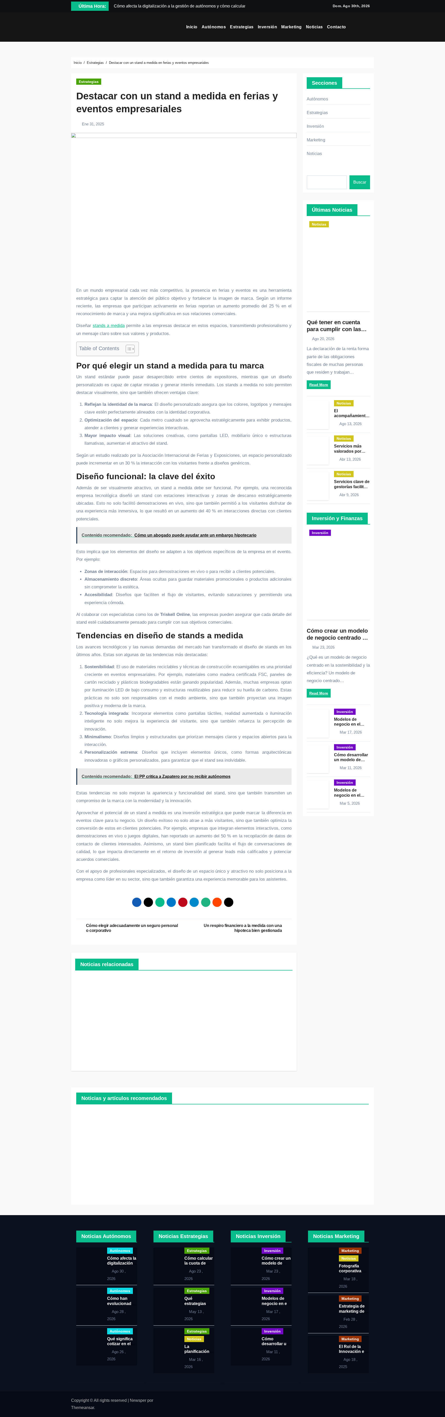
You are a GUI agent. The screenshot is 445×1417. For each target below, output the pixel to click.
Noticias (314, 27)
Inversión (267, 27)
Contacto (336, 27)
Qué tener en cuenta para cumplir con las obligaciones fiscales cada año (334, 332)
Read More (318, 385)
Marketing (291, 27)
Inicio (192, 27)
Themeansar (82, 1407)
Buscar (359, 182)
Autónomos (214, 27)
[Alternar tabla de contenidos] (127, 349)
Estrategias (242, 27)
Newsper (138, 1400)
